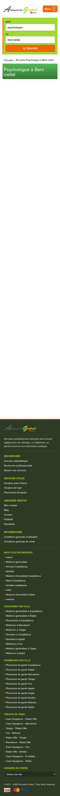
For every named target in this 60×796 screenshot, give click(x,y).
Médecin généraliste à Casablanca (24, 611)
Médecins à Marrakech (18, 625)
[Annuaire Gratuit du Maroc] (30, 9)
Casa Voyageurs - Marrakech (21, 723)
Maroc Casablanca (16, 580)
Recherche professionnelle (18, 465)
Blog (6, 510)
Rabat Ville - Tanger (16, 737)
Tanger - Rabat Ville (16, 728)
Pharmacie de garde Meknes (21, 702)
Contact (8, 514)
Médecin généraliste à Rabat (21, 615)
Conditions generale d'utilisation (21, 537)
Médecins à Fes (14, 643)
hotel (8, 590)
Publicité (8, 519)
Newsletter (9, 524)
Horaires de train (13, 487)
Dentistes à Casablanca (18, 634)
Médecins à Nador (15, 653)
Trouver (31, 48)
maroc (9, 557)
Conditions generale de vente (19, 541)
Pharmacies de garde (15, 492)
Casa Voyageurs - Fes (17, 747)
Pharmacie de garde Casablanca (23, 665)
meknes (10, 599)
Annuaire (8, 60)
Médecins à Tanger (16, 629)
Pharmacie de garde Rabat (20, 669)
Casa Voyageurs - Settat (19, 761)
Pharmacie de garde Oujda (20, 693)
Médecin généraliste (16, 562)
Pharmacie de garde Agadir (20, 688)
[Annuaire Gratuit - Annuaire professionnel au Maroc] (30, 428)
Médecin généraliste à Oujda (21, 648)
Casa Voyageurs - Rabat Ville (21, 719)
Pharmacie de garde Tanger (20, 679)
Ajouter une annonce (15, 470)
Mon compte (10, 505)
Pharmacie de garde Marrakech (22, 674)
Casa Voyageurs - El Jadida (20, 756)
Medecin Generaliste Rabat (20, 594)
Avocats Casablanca (16, 566)
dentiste (10, 571)
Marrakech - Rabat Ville (18, 742)
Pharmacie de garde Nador (20, 707)
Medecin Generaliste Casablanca (23, 576)
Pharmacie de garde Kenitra (21, 697)
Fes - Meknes (13, 733)
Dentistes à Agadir (15, 639)
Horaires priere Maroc (15, 483)
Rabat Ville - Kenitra (16, 751)
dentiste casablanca (16, 585)
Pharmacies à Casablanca (20, 620)
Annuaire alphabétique (16, 461)
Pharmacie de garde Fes (19, 683)
